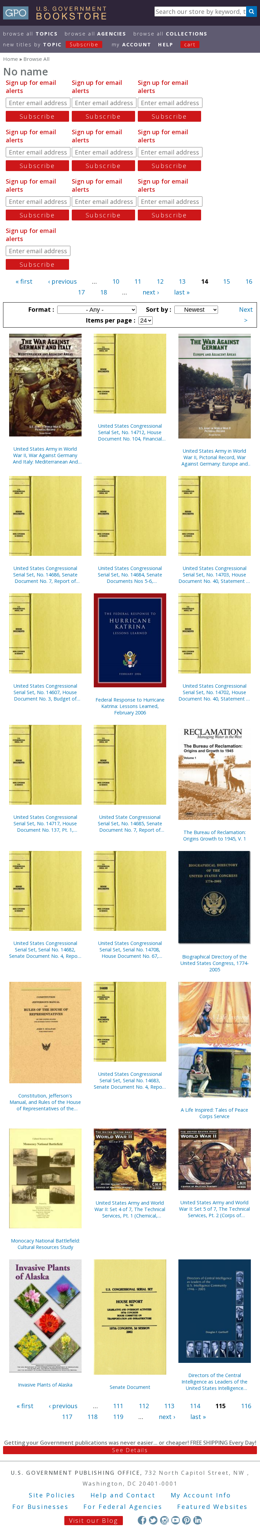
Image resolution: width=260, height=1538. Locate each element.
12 (160, 281)
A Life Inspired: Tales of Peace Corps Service (214, 1113)
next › (151, 292)
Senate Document (130, 1387)
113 (169, 1406)
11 (137, 281)
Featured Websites (212, 1506)
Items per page (110, 320)
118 (92, 1417)
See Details (130, 1450)
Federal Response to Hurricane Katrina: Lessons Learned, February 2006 (130, 706)
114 (195, 1406)
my (131, 44)
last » (182, 292)
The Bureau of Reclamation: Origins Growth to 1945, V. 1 (214, 835)
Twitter (153, 1520)
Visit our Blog (93, 1520)
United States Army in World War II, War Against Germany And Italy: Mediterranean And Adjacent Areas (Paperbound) (45, 455)
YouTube (175, 1520)
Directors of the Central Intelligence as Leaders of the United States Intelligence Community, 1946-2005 (214, 1381)
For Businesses (40, 1506)
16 (248, 281)
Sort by (158, 309)
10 (115, 281)
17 (81, 292)
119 (118, 1417)
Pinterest (186, 1520)
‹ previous (62, 281)
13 (182, 281)
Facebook (142, 1520)
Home (10, 58)
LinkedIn (197, 1520)
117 (67, 1417)
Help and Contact (123, 1495)
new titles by (51, 44)
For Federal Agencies (122, 1506)
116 (246, 1406)
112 (144, 1406)
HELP (165, 44)
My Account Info (201, 1495)
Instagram (164, 1520)
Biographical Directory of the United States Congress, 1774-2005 (214, 963)
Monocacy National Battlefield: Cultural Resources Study (45, 1243)
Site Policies (52, 1495)
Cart (190, 44)
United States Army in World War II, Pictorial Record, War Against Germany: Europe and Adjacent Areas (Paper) (214, 457)
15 (226, 281)
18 (103, 292)
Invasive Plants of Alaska (45, 1384)
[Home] (57, 17)
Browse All (30, 33)
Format (40, 309)
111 (118, 1406)
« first (24, 281)
